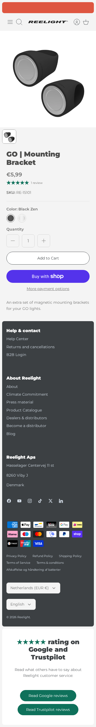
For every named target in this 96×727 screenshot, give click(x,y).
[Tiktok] (40, 501)
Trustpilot (51, 8)
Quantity (15, 229)
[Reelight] (48, 22)
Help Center (17, 338)
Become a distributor (26, 425)
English (17, 604)
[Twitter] (50, 501)
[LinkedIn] (61, 501)
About (12, 386)
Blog (10, 433)
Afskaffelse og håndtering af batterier (33, 570)
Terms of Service (18, 563)
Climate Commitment (27, 394)
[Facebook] (9, 501)
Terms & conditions (50, 563)
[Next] (87, 7)
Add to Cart (48, 258)
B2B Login (16, 354)
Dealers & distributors (26, 418)
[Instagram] (30, 501)
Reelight (23, 617)
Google (69, 8)
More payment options (48, 289)
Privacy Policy (16, 556)
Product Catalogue (24, 410)
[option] (48, 79)
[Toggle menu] (10, 22)
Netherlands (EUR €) (29, 587)
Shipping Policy (70, 556)
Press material (19, 402)
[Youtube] (19, 501)
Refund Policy (43, 556)
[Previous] (9, 7)
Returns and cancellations (30, 346)
